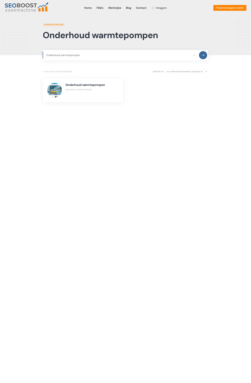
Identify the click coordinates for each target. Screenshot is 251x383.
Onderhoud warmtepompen (85, 85)
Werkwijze (114, 8)
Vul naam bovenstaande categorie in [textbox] (184, 72)
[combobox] (120, 55)
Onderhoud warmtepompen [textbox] (63, 55)
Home (88, 8)
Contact (141, 8)
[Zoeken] (203, 55)
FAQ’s (100, 8)
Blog (128, 8)
